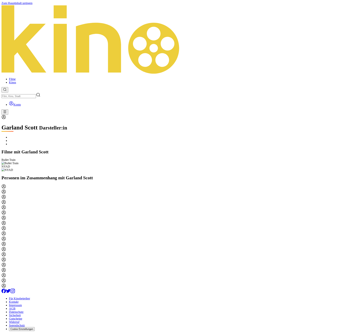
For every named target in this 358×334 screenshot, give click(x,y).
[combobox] (18, 96)
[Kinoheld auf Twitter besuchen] (8, 292)
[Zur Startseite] (179, 39)
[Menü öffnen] (4, 112)
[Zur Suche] (4, 90)
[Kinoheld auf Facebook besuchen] (3, 292)
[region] (179, 165)
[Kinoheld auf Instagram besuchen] (12, 292)
